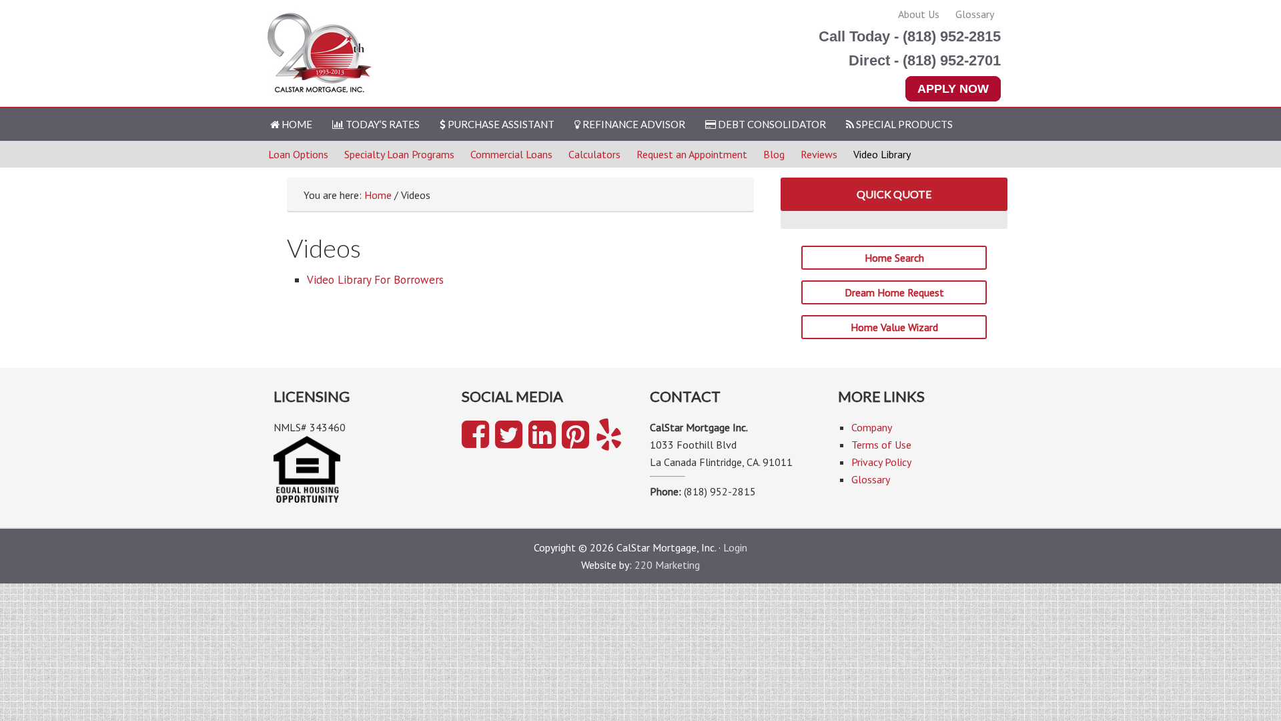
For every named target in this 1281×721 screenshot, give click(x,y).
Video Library (882, 154)
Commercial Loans (511, 154)
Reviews (819, 154)
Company (871, 427)
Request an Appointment (691, 154)
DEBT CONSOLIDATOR (771, 124)
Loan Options (298, 154)
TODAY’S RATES (382, 124)
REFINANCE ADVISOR (632, 124)
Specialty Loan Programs (399, 154)
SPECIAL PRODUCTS (903, 124)
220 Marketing (667, 564)
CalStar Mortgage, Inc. (321, 55)
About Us (918, 14)
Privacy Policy (881, 462)
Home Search (894, 257)
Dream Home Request (894, 292)
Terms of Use (881, 444)
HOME (296, 124)
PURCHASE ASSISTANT (500, 124)
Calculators (594, 154)
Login (735, 547)
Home (378, 195)
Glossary (974, 14)
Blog (774, 154)
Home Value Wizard (894, 327)
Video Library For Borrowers (375, 279)
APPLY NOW (953, 88)
